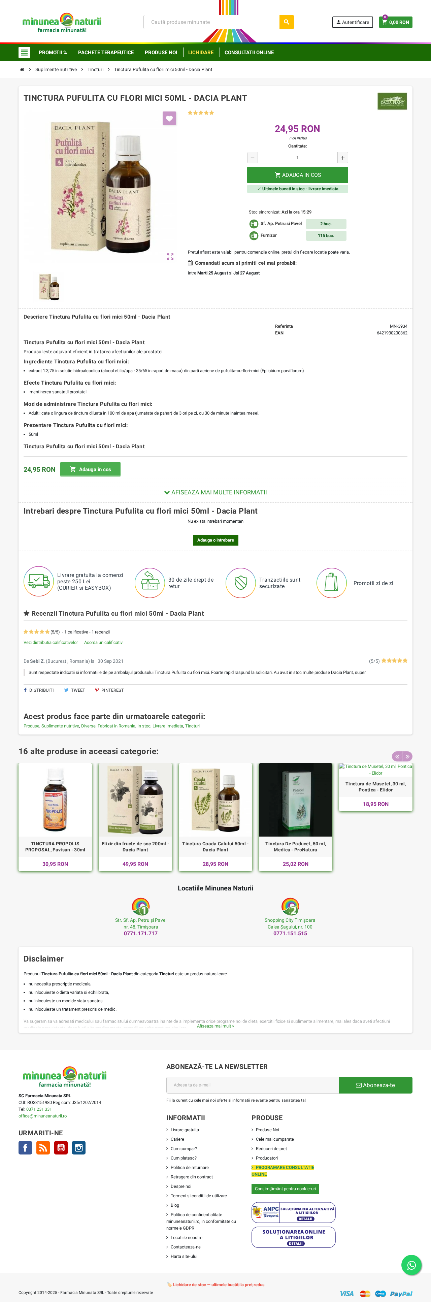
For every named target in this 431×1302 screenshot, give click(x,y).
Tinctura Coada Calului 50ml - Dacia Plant (215, 846)
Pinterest (112, 690)
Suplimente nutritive (60, 725)
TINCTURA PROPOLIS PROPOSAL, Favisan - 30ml (55, 846)
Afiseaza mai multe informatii (218, 492)
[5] (211, 113)
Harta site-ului (184, 1256)
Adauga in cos (90, 469)
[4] (206, 113)
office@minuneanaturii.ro (43, 1115)
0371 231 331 (39, 1109)
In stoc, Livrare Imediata (160, 725)
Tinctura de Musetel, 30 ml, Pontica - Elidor (375, 786)
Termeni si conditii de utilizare (199, 1195)
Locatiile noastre (186, 1237)
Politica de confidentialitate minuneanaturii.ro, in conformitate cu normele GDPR (201, 1221)
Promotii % (53, 53)
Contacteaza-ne (186, 1246)
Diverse (88, 725)
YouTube (61, 1147)
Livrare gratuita (185, 1129)
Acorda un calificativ (103, 642)
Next (407, 756)
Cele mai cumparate (275, 1139)
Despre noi (181, 1186)
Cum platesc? (184, 1158)
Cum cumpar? (184, 1148)
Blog (175, 1205)
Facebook (25, 1147)
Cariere (177, 1139)
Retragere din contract (192, 1176)
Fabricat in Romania (116, 725)
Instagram (79, 1147)
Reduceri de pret (271, 1148)
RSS (43, 1147)
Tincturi (192, 725)
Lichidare (200, 53)
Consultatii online (249, 53)
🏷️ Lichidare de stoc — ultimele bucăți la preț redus (216, 1284)
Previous (397, 756)
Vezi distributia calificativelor (51, 642)
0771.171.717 (141, 933)
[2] (195, 113)
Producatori (267, 1158)
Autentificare (352, 22)
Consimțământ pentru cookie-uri (285, 1188)
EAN (279, 332)
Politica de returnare (190, 1167)
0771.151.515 (290, 933)
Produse (31, 725)
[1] (190, 113)
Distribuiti (41, 690)
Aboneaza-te (378, 1085)
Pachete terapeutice (106, 53)
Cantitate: (297, 146)
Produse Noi (267, 1129)
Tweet (77, 690)
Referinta (284, 326)
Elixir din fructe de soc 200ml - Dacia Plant (135, 846)
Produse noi (161, 53)
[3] (201, 113)
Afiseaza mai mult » (215, 1026)
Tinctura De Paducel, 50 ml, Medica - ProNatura (295, 846)
